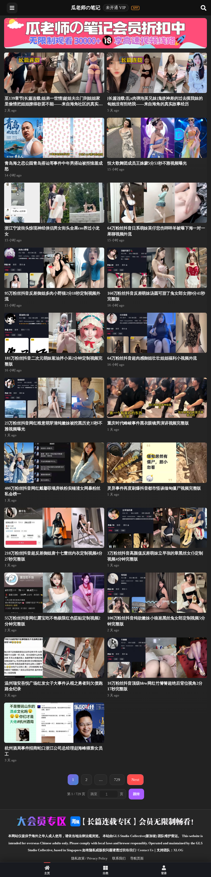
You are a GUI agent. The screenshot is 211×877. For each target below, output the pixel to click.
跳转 (136, 794)
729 (117, 779)
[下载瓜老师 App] (135, 8)
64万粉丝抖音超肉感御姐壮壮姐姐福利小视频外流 (152, 358)
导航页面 (137, 858)
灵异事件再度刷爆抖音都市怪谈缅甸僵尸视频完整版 (154, 488)
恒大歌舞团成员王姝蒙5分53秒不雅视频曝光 (147, 163)
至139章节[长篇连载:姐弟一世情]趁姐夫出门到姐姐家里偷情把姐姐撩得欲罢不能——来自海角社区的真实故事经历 (53, 104)
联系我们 (119, 858)
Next (135, 779)
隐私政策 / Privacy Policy (89, 858)
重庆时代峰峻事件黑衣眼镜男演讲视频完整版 (148, 423)
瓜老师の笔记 (85, 7)
